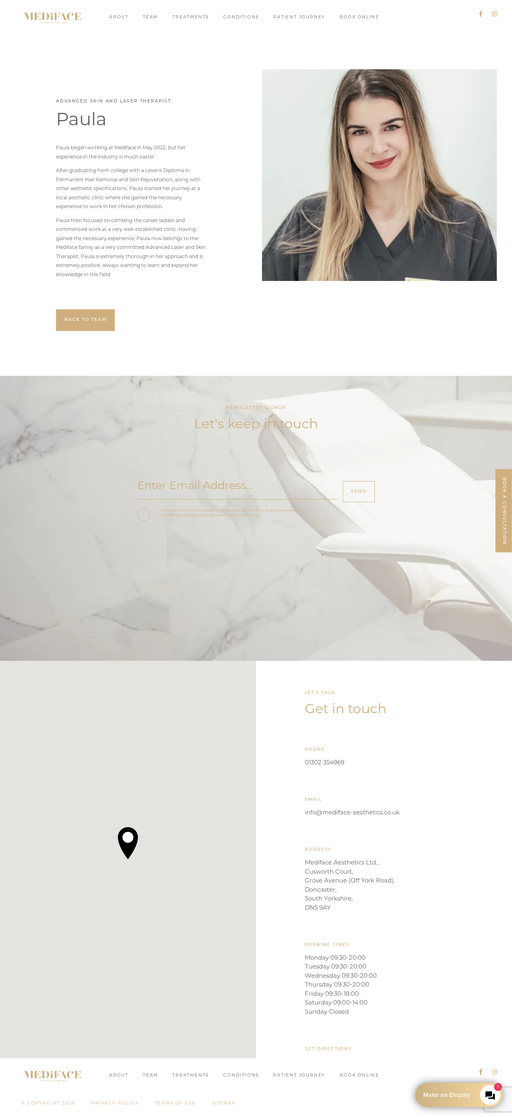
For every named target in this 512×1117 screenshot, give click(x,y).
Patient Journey (299, 17)
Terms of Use (175, 1103)
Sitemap (224, 1103)
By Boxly (461, 1095)
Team (150, 17)
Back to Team (85, 320)
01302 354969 (324, 763)
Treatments (190, 17)
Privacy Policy (114, 1103)
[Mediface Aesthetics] (52, 17)
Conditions (241, 17)
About (118, 17)
